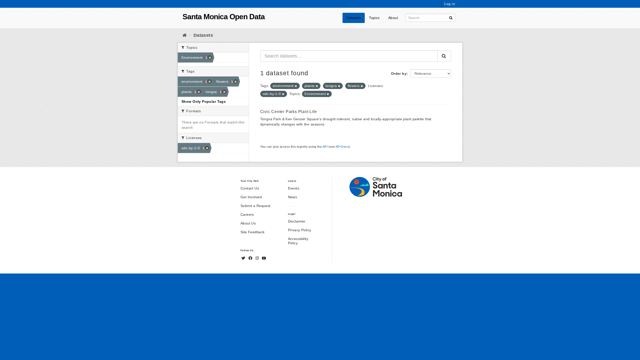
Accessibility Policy (298, 241)
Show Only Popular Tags (204, 102)
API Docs (342, 146)
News (292, 197)
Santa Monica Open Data (223, 16)
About (393, 18)
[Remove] (296, 86)
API (325, 146)
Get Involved (251, 197)
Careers (247, 214)
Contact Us (249, 188)
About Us (248, 223)
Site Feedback (252, 232)
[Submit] (451, 17)
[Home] (184, 35)
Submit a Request (255, 206)
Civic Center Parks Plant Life (288, 112)
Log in (449, 4)
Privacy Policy (299, 230)
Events (294, 188)
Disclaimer (297, 221)
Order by (398, 74)
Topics (374, 18)
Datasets (353, 18)
